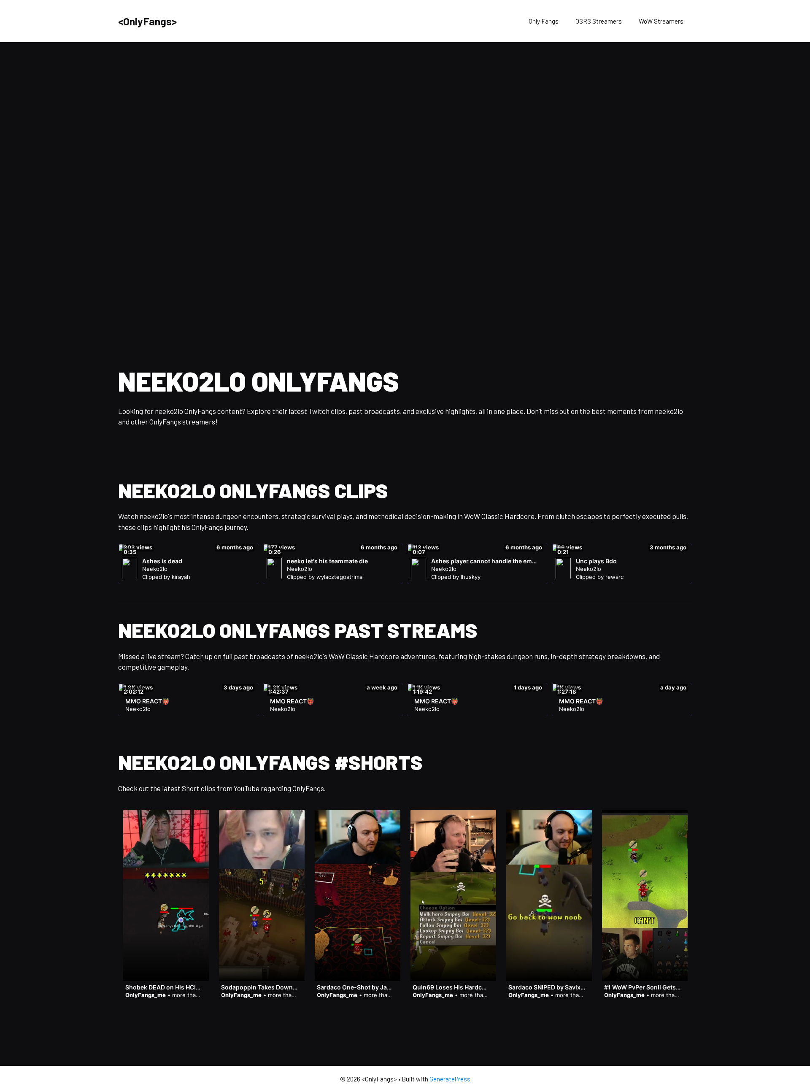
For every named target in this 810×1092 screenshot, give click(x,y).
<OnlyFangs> (147, 21)
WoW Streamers (661, 21)
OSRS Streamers (598, 21)
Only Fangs (544, 21)
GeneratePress (449, 1079)
